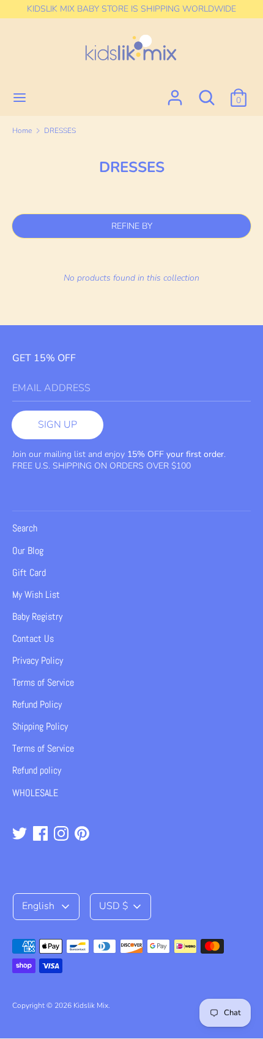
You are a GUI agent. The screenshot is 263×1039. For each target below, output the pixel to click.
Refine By (131, 226)
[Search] (206, 92)
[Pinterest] (83, 834)
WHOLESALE (35, 792)
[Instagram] (62, 834)
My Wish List (36, 594)
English (39, 906)
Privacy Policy (37, 660)
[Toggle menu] (19, 97)
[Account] (175, 92)
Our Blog (27, 550)
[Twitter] (20, 834)
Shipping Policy (40, 726)
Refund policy (36, 770)
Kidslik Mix (90, 1005)
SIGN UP (57, 424)
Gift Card (29, 572)
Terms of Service (43, 682)
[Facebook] (41, 834)
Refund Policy (37, 704)
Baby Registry (37, 616)
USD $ (113, 906)
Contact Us (33, 638)
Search (24, 528)
